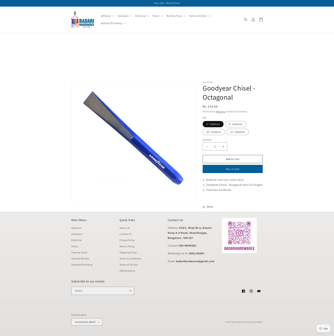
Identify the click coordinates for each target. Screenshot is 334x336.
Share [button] (210, 206)
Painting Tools (79, 252)
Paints (74, 246)
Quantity (207, 139)
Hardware (76, 234)
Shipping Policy (128, 252)
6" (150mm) (213, 124)
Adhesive (76, 227)
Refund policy (127, 270)
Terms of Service (129, 264)
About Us (125, 227)
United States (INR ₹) (85, 322)
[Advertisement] (104, 57)
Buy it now (232, 169)
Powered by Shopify (254, 322)
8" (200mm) (235, 124)
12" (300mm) (237, 132)
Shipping (220, 111)
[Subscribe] (130, 291)
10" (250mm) (213, 132)
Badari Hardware (239, 322)
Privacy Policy (127, 240)
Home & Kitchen (80, 258)
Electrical (76, 240)
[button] (107, 15)
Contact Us (126, 234)
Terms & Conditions (130, 258)
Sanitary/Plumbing (81, 264)
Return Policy (127, 246)
